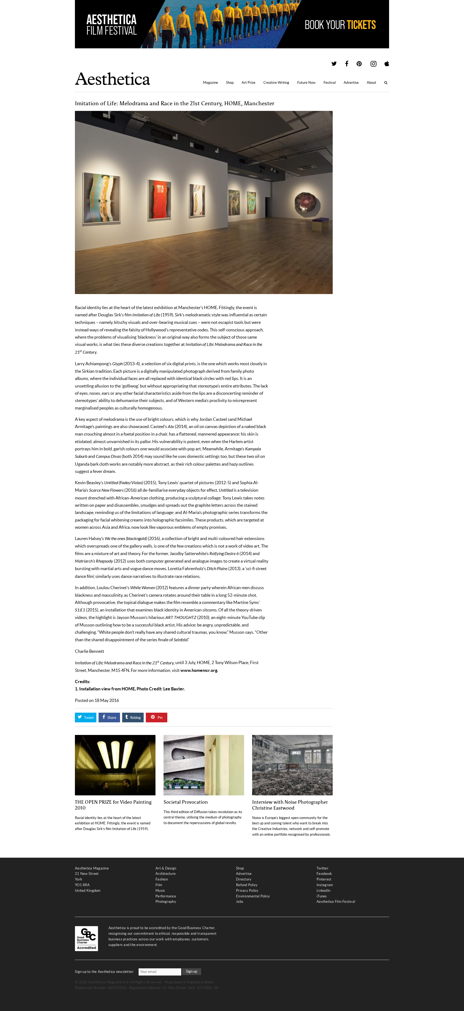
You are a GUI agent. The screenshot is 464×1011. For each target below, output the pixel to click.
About (371, 83)
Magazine (210, 83)
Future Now (306, 83)
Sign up (191, 971)
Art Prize (248, 83)
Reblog (135, 718)
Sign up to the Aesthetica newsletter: (104, 972)
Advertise (351, 83)
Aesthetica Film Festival (336, 902)
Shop (230, 83)
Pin (159, 718)
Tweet (88, 718)
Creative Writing (276, 83)
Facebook (324, 874)
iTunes (322, 896)
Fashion (161, 879)
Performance (165, 896)
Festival (330, 83)
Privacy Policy (247, 891)
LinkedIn (323, 891)
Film (158, 885)
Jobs (239, 902)
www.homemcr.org (198, 670)
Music (160, 891)
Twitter (322, 868)
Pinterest (324, 879)
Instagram (325, 885)
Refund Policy (247, 885)
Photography (165, 902)
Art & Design (165, 868)
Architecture (165, 874)
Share (111, 718)
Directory (243, 879)
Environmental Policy (253, 896)
